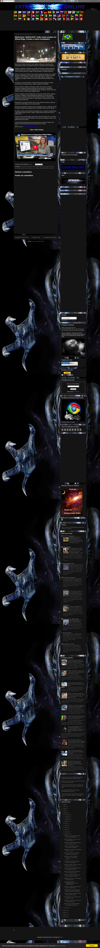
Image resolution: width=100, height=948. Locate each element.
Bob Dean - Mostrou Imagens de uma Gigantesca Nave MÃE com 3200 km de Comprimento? (76, 707)
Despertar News (67, 632)
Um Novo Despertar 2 (68, 536)
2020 (64, 808)
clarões (33, 166)
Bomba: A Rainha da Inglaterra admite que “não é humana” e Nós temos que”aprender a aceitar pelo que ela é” (76, 695)
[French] (35, 13)
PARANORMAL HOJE (68, 563)
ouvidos (22, 168)
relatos (30, 168)
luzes (43, 166)
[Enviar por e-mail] (36, 164)
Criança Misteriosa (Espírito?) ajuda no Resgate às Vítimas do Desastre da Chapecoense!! (76, 661)
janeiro (66, 907)
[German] (46, 13)
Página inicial (36, 237)
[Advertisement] (42, 24)
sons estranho (36, 168)
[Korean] (74, 13)
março (66, 831)
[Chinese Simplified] (82, 13)
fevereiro (67, 834)
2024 (64, 804)
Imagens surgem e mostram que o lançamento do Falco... (72, 865)
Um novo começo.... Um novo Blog (71, 645)
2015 (64, 914)
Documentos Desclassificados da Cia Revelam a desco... (72, 868)
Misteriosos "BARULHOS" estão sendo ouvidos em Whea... (72, 875)
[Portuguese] (66, 13)
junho (66, 825)
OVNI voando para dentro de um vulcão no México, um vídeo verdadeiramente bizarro (76, 593)
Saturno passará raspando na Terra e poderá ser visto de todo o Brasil (76, 684)
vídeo (41, 168)
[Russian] (62, 13)
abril (66, 829)
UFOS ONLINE (67, 547)
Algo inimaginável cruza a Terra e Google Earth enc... (72, 840)
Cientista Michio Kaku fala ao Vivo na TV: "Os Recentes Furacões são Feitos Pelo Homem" (76, 717)
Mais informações (60, 946)
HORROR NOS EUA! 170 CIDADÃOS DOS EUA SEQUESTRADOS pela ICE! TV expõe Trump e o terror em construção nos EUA (76, 540)
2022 (64, 806)
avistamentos (24, 166)
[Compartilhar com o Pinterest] (42, 164)
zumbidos (51, 168)
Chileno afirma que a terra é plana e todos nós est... (72, 879)
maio (66, 827)
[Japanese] (70, 13)
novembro (67, 816)
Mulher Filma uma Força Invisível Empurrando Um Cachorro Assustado (72, 781)
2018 (64, 812)
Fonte (16, 125)
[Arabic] (78, 13)
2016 (64, 912)
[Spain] (50, 13)
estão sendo (39, 166)
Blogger (61, 937)
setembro (67, 819)
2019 (64, 810)
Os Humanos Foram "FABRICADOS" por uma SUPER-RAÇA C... (71, 883)
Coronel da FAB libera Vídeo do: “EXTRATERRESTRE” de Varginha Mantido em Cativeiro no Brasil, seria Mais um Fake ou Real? (76, 729)
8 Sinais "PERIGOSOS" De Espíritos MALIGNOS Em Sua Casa (70, 790)
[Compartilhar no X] (39, 164)
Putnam (26, 168)
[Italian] (54, 13)
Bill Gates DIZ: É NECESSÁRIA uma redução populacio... (71, 904)
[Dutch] (58, 13)
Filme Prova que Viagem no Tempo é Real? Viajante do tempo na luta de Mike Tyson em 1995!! (76, 741)
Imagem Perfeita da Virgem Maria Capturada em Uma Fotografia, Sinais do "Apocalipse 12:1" (72, 795)
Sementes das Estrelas (69, 577)
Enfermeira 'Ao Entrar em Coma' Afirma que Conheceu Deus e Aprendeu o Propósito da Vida (72, 786)
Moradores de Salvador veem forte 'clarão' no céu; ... (72, 850)
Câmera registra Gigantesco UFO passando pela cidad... (72, 894)
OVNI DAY (65, 590)
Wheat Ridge (46, 168)
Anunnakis (66, 605)
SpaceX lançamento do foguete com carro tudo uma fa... (72, 872)
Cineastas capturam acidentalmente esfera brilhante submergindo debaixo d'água (72, 777)
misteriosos (47, 166)
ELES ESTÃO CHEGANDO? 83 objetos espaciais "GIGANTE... (72, 890)
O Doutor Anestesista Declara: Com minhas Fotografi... (71, 846)
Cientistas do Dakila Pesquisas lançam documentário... (71, 861)
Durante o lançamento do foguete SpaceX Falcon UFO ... (72, 887)
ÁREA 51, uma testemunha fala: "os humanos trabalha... (72, 836)
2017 (64, 910)
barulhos (29, 166)
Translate (73, 320)
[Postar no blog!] (37, 164)
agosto (66, 821)
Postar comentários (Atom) (38, 241)
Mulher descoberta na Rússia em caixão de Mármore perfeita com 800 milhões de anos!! (76, 672)
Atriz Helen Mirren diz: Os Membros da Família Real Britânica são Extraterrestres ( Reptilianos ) (75, 763)
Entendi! (91, 946)
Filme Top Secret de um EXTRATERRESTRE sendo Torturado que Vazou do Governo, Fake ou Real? (72, 329)
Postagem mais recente (21, 237)
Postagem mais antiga (50, 237)
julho (66, 823)
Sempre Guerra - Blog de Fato (71, 619)
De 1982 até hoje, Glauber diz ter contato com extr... (72, 897)
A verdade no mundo (68, 644)
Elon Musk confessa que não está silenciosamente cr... (72, 901)
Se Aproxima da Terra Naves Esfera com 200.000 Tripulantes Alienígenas (76, 752)
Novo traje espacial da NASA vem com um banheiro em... (72, 843)
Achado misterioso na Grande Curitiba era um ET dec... (71, 853)
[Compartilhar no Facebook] (40, 164)
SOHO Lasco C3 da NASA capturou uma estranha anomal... (70, 858)
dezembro (67, 814)
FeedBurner (76, 391)
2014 (64, 916)
